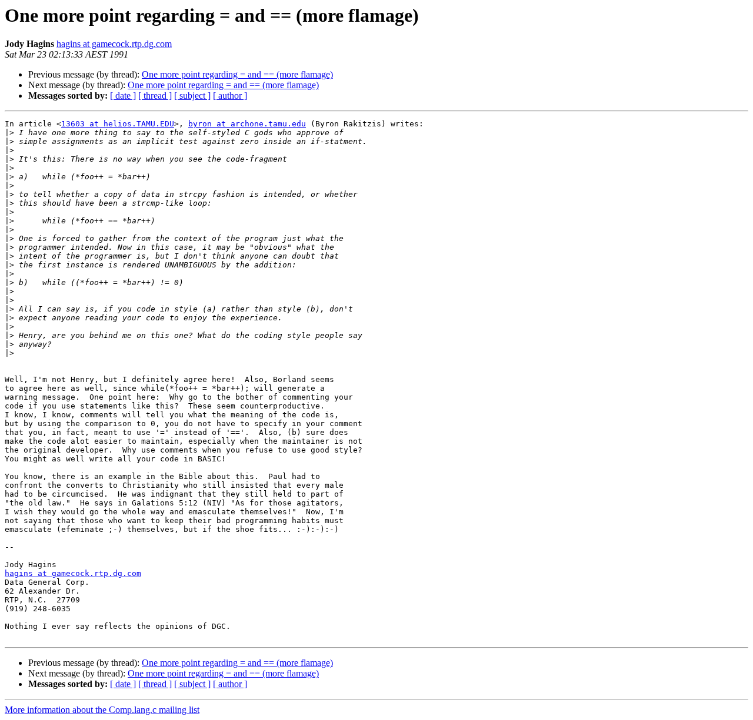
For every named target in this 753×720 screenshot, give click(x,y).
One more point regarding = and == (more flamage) (237, 74)
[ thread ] (155, 96)
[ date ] (123, 96)
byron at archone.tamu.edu (247, 123)
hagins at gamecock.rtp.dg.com (114, 44)
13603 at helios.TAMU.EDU (117, 123)
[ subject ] (192, 96)
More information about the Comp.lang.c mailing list (102, 710)
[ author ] (230, 96)
